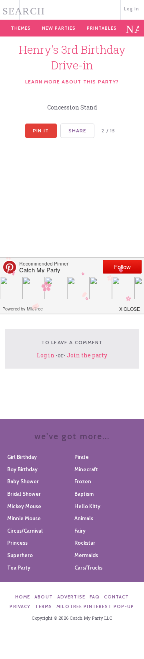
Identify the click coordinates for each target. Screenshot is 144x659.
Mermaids (86, 555)
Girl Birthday (22, 457)
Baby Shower (23, 481)
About (43, 597)
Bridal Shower (24, 494)
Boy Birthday (22, 469)
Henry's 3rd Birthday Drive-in (72, 57)
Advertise (71, 597)
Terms (43, 606)
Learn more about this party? (72, 82)
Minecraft (86, 469)
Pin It (41, 131)
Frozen (82, 481)
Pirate (81, 457)
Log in (132, 9)
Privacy (20, 606)
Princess (17, 542)
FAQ (95, 597)
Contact (116, 597)
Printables (102, 28)
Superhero (20, 555)
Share (77, 131)
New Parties (59, 28)
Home (22, 597)
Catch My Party (72, 9)
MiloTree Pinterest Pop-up (95, 606)
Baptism (84, 494)
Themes (21, 28)
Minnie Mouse (24, 518)
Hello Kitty (87, 506)
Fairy (80, 530)
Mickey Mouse (24, 506)
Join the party (87, 355)
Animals (83, 518)
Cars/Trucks (88, 567)
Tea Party (18, 567)
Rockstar (84, 542)
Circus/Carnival (25, 530)
